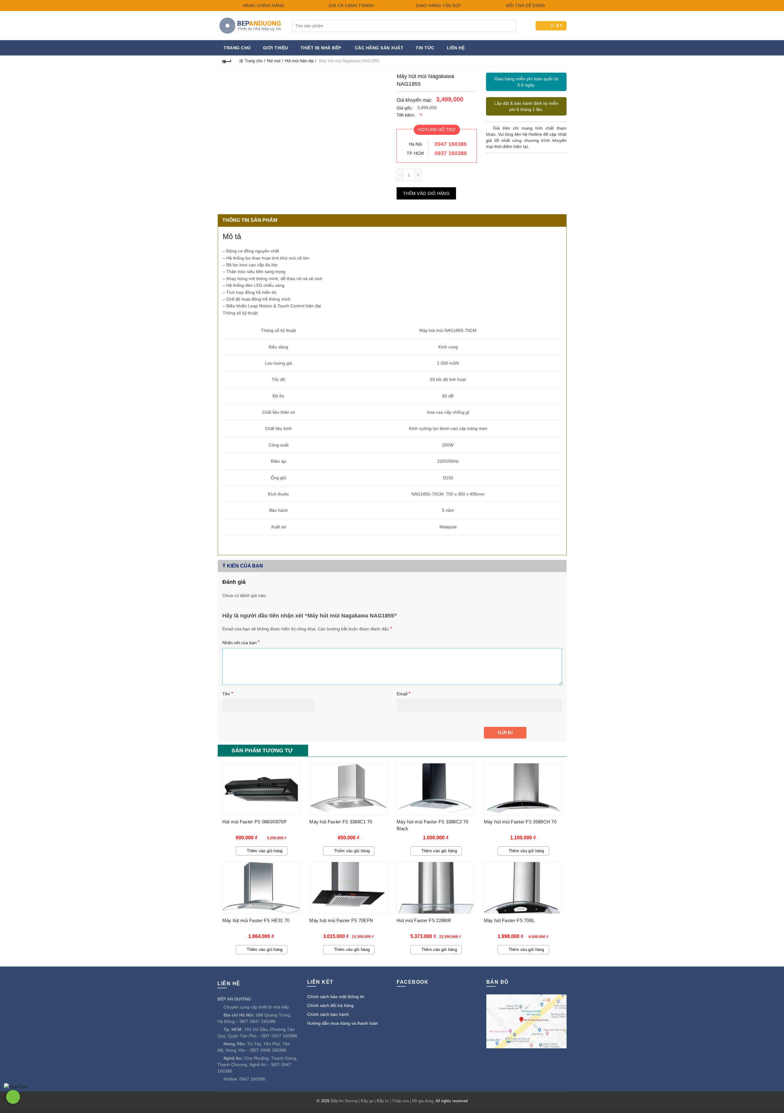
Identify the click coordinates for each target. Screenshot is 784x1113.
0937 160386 (451, 153)
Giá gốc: (405, 107)
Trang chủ (237, 47)
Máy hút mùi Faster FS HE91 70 (256, 920)
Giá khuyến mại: (414, 100)
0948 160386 (273, 1050)
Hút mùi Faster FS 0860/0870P (254, 821)
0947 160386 (451, 144)
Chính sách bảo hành (328, 1014)
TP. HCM (415, 153)
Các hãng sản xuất (379, 47)
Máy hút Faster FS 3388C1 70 (340, 821)
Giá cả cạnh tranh (350, 5)
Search (510, 26)
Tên (227, 693)
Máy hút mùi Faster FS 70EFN (341, 920)
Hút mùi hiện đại (299, 61)
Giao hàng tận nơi (438, 5)
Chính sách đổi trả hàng (330, 1005)
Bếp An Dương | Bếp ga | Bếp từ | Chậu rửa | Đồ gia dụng (382, 1101)
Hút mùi (274, 61)
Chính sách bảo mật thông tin (335, 996)
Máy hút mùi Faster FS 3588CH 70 (520, 821)
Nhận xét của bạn (241, 642)
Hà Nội (415, 144)
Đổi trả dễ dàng (525, 5)
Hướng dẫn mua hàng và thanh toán (342, 1023)
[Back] (227, 60)
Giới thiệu (275, 47)
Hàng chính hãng (263, 5)
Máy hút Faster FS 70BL (509, 920)
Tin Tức (425, 47)
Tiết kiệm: (406, 114)
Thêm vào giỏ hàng (426, 193)
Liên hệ (456, 47)
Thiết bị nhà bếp (320, 47)
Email (403, 693)
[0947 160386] (13, 1097)
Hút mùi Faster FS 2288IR (424, 920)
